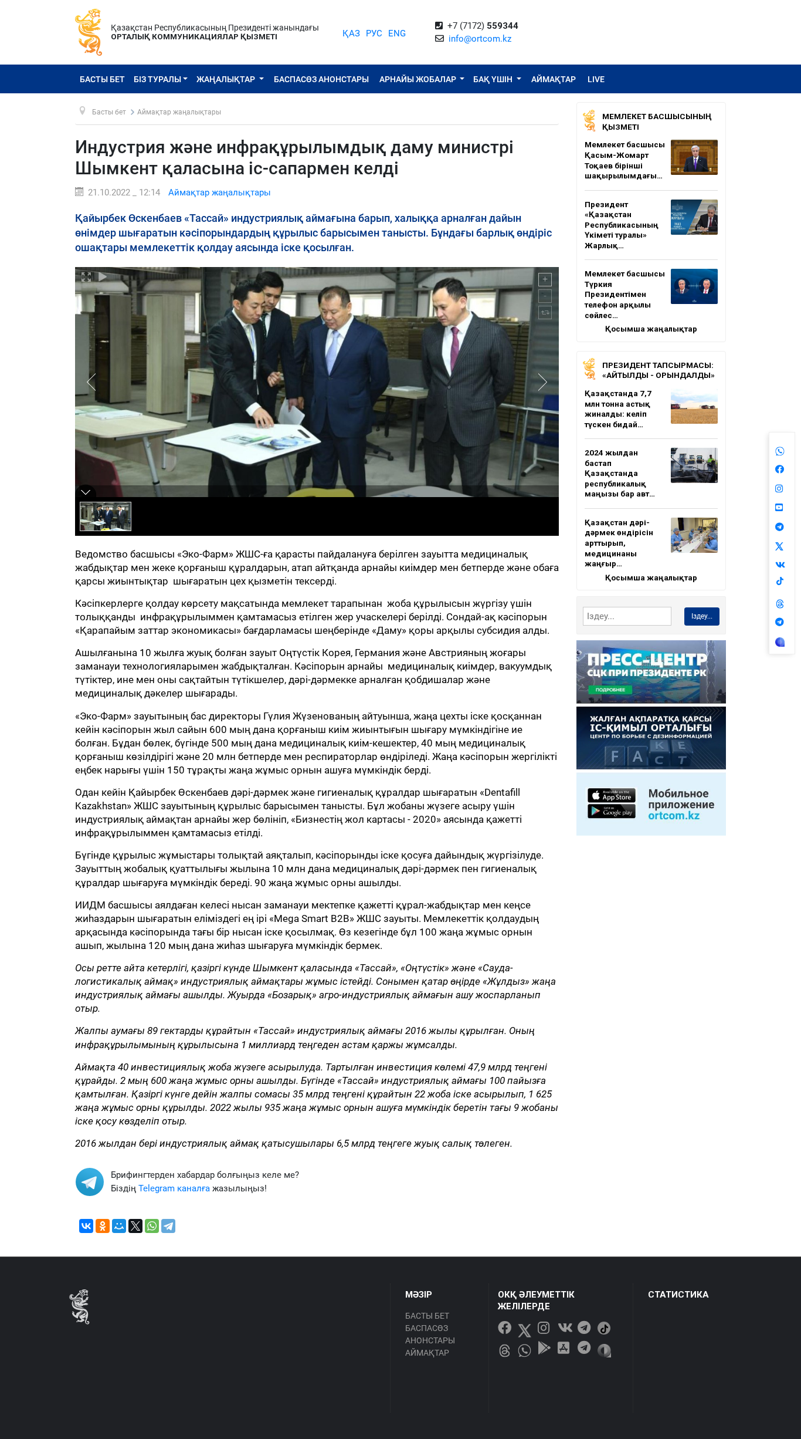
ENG (397, 33)
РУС (374, 33)
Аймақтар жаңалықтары (219, 192)
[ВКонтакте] (86, 1226)
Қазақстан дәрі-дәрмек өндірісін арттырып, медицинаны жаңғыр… (619, 543)
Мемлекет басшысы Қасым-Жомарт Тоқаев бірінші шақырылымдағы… (625, 160)
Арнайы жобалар (418, 79)
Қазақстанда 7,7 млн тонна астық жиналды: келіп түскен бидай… (618, 409)
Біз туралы (157, 79)
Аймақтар (553, 79)
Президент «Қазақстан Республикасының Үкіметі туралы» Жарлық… (622, 225)
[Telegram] (168, 1226)
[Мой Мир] (119, 1226)
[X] (135, 1226)
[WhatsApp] (152, 1226)
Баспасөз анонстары (321, 79)
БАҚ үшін (493, 79)
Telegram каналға (174, 1188)
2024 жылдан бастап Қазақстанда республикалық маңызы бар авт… (620, 473)
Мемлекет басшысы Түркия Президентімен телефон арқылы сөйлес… (625, 294)
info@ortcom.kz (480, 38)
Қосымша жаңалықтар (651, 328)
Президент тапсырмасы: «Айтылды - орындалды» (658, 370)
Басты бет (102, 79)
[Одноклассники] (103, 1226)
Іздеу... (701, 616)
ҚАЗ (351, 33)
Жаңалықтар (226, 79)
